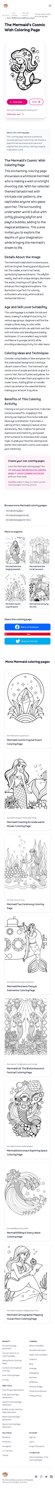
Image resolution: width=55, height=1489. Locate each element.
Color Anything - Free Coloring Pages (38, 1458)
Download (17, 102)
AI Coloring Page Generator (9, 1347)
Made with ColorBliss (38, 1354)
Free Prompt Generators (13, 1390)
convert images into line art (30, 473)
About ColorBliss (36, 1345)
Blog (31, 1364)
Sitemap (33, 1368)
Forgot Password (36, 1446)
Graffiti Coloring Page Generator (12, 1403)
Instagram (6, 1446)
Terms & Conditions (38, 1391)
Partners (33, 1377)
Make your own (13, 114)
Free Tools (7, 1386)
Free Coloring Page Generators (10, 1396)
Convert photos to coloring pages (10, 1354)
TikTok (5, 1455)
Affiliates (33, 1382)
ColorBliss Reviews (37, 1350)
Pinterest (6, 1441)
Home (7, 15)
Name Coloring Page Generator (11, 1418)
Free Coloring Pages (14, 15)
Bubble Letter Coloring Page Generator (12, 1410)
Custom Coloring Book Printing (12, 1369)
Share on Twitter (29, 641)
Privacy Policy (35, 1395)
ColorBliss (12, 482)
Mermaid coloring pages (25, 15)
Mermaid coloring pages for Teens (18, 520)
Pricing (5, 1379)
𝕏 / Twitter (7, 1451)
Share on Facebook (29, 627)
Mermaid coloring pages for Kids (17, 515)
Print (34, 102)
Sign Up (32, 1437)
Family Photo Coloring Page (11, 1362)
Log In (31, 1441)
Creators (33, 1359)
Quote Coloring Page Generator (11, 1425)
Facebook (6, 1437)
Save (28, 634)
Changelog (33, 1373)
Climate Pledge (35, 1386)
